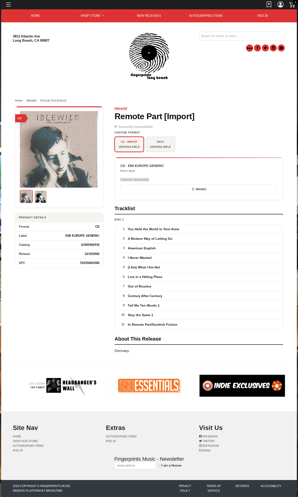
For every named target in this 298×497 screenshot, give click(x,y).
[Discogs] (250, 48)
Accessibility (271, 486)
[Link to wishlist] (269, 5)
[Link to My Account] (281, 5)
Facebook (210, 436)
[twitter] (265, 48)
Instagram (210, 445)
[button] (92, 16)
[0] (292, 5)
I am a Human (172, 465)
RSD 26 (262, 15)
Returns (242, 486)
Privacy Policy (185, 488)
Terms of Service (214, 488)
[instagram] (273, 48)
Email (206, 450)
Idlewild (31, 100)
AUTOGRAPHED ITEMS (206, 15)
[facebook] (257, 48)
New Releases (149, 15)
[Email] (281, 48)
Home (19, 100)
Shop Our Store (25, 441)
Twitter (208, 441)
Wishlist (201, 189)
